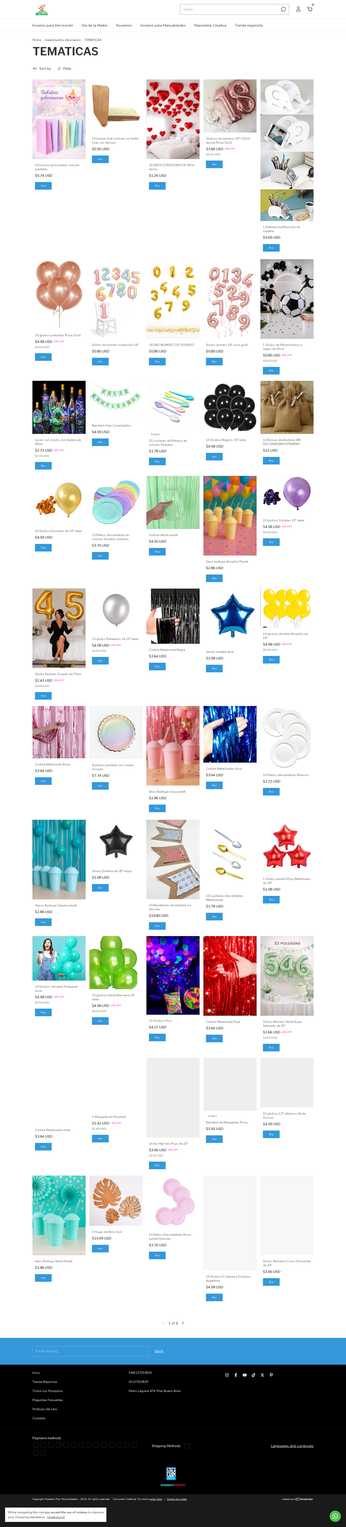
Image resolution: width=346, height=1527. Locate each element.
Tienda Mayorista (44, 1382)
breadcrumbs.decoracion (63, 40)
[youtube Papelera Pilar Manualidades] (245, 1375)
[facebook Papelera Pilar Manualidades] (236, 1375)
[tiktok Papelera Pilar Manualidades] (254, 1375)
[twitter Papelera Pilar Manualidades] (262, 1375)
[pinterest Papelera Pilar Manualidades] (271, 1375)
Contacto (39, 1418)
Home (36, 40)
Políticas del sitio (44, 1409)
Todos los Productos (47, 1391)
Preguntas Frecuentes (47, 1400)
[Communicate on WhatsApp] (335, 1516)
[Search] (283, 9)
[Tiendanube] (298, 1499)
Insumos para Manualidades (163, 25)
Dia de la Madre (94, 25)
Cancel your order (177, 1499)
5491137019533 (140, 1373)
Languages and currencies (292, 1446)
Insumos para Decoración (52, 25)
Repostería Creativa (210, 25)
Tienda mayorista (249, 25)
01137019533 (138, 1382)
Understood (56, 1517)
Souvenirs (124, 25)
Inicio (36, 1373)
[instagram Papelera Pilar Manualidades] (227, 1375)
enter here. (156, 1499)
